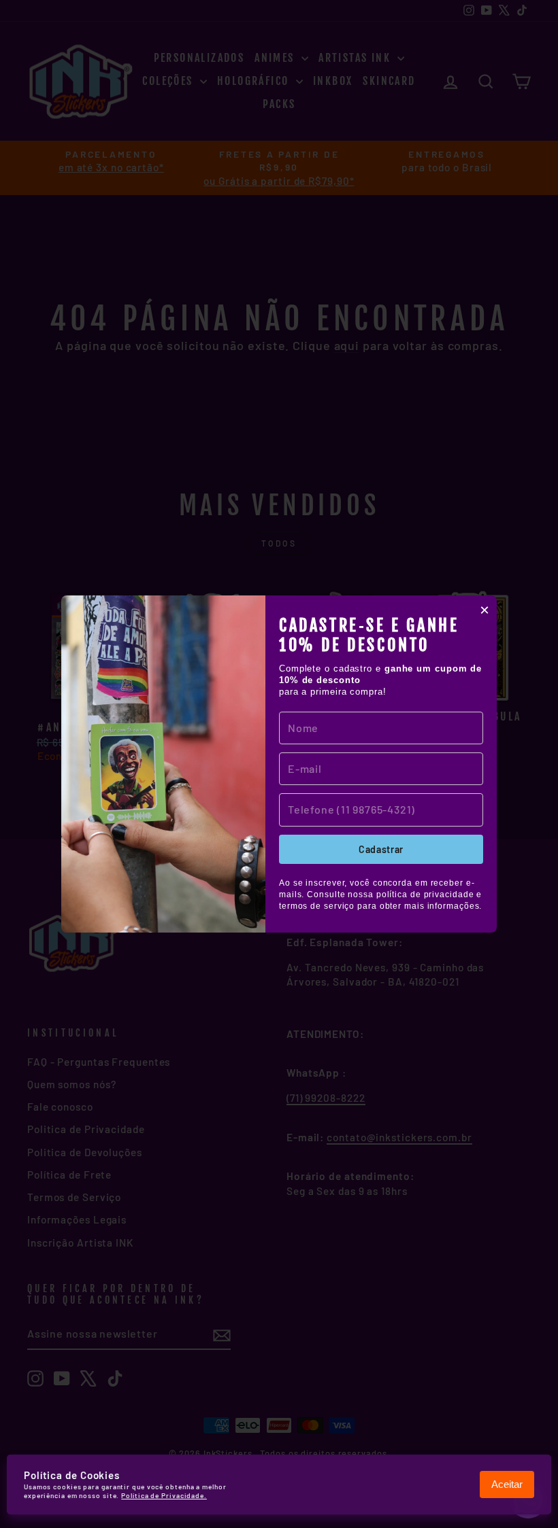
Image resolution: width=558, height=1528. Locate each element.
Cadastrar (381, 849)
